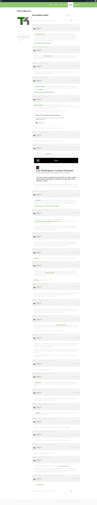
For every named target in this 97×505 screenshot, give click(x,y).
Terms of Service (31, 501)
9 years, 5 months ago (75, 363)
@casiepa (40, 89)
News (65, 4)
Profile (19, 31)
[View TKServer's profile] (34, 29)
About (51, 4)
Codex (60, 4)
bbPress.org (24, 4)
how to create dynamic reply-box (44, 457)
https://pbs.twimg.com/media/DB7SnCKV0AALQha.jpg (46, 206)
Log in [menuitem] (87, 1)
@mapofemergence (40, 34)
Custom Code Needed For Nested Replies (46, 360)
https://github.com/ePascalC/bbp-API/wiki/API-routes (47, 221)
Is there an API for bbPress (43, 25)
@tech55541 (40, 484)
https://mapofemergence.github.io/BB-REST (44, 92)
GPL (17, 501)
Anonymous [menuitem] (92, 1)
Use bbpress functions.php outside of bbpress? (47, 444)
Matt (75, 501)
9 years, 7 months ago (75, 376)
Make (56, 4)
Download (76, 4)
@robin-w (38, 382)
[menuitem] (1, 1)
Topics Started (21, 34)
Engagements (21, 39)
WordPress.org (59, 501)
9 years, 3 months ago (75, 318)
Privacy (25, 501)
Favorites (20, 42)
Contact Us (21, 501)
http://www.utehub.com (64, 466)
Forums (70, 4)
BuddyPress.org (71, 501)
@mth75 (38, 413)
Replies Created (22, 36)
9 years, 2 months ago (75, 28)
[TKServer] (23, 28)
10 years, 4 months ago (75, 478)
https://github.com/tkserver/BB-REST (42, 43)
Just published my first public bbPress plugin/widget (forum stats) (51, 475)
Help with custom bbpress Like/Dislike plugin (46, 404)
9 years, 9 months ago (75, 447)
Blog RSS (78, 501)
